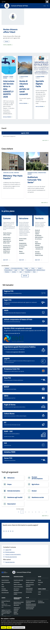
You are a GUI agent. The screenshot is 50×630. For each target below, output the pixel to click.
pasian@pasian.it (7, 611)
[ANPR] (43, 312)
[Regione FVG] (43, 293)
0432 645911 (13, 554)
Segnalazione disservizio (31, 604)
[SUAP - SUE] (43, 434)
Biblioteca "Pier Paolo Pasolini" (12, 177)
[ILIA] (43, 445)
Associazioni (11, 504)
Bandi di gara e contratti (19, 602)
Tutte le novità (7, 44)
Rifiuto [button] (9, 627)
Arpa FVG (7, 378)
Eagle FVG (7, 300)
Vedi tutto (44, 140)
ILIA (5, 443)
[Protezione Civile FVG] (43, 371)
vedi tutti (25, 275)
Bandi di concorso (17, 603)
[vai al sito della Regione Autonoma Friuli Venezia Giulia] (3, 1)
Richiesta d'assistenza (30, 601)
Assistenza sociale (38, 497)
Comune (7, 218)
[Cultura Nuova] (43, 415)
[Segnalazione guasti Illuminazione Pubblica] (43, 350)
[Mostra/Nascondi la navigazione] (2, 5)
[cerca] (47, 6)
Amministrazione (5, 576)
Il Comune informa (23, 76)
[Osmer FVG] (43, 460)
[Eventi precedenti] (3, 133)
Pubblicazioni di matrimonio (17, 608)
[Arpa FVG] (43, 380)
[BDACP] (43, 389)
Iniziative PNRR (9, 452)
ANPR (6, 310)
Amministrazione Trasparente (18, 598)
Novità (39, 576)
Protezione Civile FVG (12, 369)
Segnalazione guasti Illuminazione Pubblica (19, 346)
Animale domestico (13, 491)
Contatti (3, 597)
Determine (16, 613)
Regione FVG (8, 291)
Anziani (34, 491)
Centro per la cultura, (8, 172)
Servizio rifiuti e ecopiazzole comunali (18, 328)
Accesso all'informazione (37, 478)
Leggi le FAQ (8, 550)
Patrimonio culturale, (33, 172)
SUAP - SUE (8, 431)
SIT (5, 422)
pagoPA (7, 358)
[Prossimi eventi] (46, 133)
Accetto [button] (3, 627)
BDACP (6, 386)
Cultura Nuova (9, 413)
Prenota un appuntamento (41, 601)
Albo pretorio (16, 605)
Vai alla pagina (7, 117)
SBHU (6, 395)
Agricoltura (35, 484)
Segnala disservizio (10, 562)
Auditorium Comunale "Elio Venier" (34, 180)
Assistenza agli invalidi (14, 497)
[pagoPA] (43, 361)
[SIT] (43, 424)
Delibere (15, 612)
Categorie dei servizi (18, 576)
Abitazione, (5, 76)
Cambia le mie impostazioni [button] (18, 627)
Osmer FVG (8, 458)
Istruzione (23, 218)
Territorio (16, 172)
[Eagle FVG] (43, 302)
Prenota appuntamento (11, 557)
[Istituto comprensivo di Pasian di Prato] (43, 321)
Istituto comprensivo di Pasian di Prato (18, 319)
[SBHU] (43, 397)
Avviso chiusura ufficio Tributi (10, 31)
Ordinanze (16, 610)
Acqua (9, 484)
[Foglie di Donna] (43, 406)
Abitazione (10, 478)
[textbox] (24, 531)
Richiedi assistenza (10, 552)
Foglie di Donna (9, 404)
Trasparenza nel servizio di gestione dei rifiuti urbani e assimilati (31, 607)
